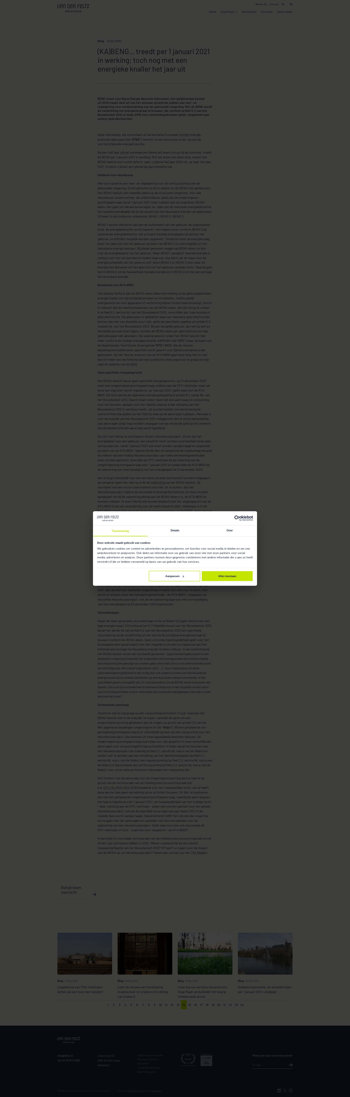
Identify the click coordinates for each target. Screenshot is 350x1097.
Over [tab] (230, 530)
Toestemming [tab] (120, 530)
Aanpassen (172, 576)
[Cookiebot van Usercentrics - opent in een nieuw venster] (237, 518)
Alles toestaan (227, 576)
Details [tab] (175, 530)
